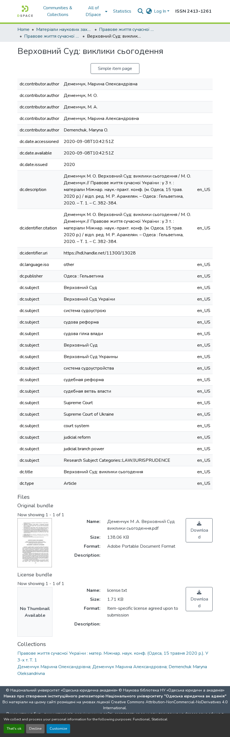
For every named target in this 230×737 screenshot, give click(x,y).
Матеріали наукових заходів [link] (64, 29)
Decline (35, 728)
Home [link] (23, 29)
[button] (25, 11)
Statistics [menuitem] (122, 11)
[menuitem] (95, 11)
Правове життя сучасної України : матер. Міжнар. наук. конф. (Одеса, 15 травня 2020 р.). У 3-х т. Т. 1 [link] (52, 36)
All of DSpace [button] (93, 11)
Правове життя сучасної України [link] (127, 29)
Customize (58, 728)
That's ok (14, 728)
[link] (199, 530)
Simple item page (115, 68)
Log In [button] (160, 11)
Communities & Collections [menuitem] (57, 11)
